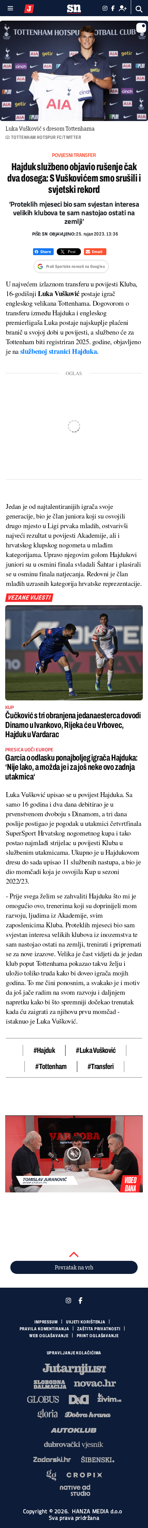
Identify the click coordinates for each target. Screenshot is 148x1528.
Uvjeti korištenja (85, 1322)
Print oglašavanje (98, 1335)
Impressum (46, 1322)
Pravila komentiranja (44, 1329)
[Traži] (139, 9)
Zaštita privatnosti (98, 1329)
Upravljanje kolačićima (74, 1353)
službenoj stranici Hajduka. (59, 351)
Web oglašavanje (48, 1335)
